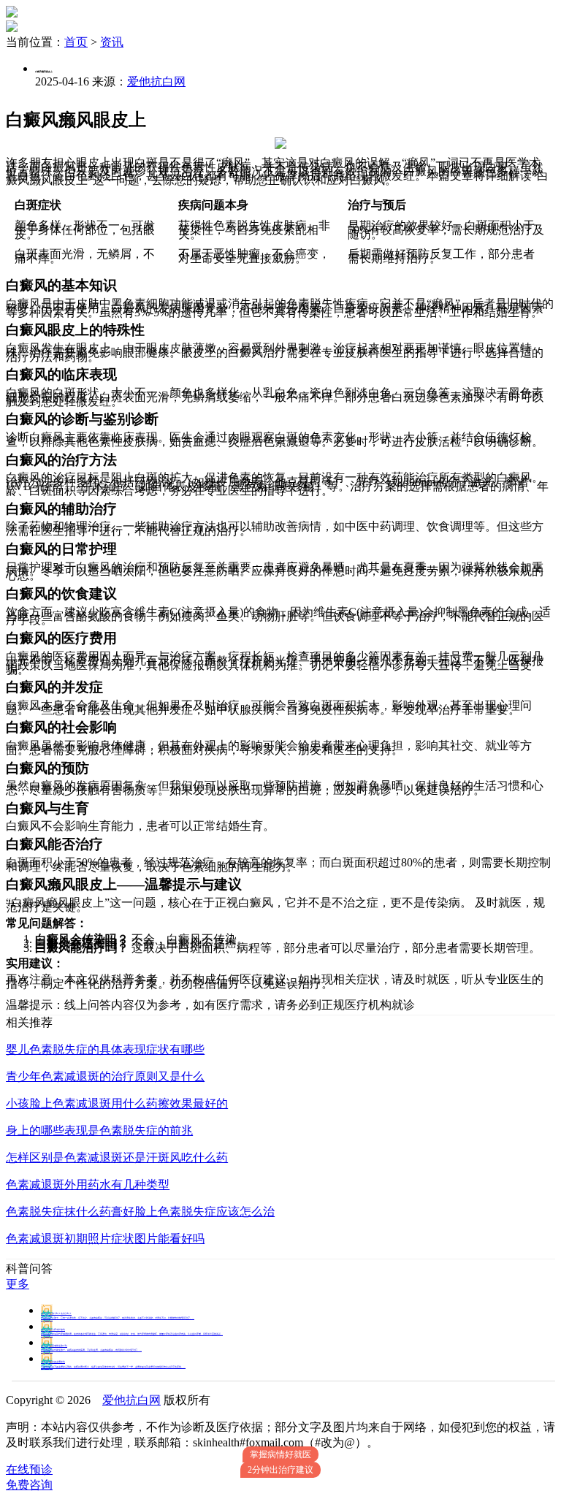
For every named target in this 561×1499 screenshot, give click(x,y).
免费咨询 (29, 1485)
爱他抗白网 (156, 81)
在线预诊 (29, 1469)
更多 (17, 1284)
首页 (76, 42)
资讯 (111, 42)
